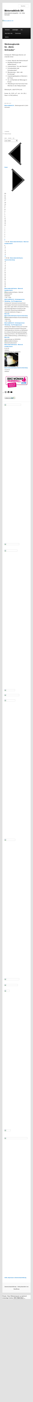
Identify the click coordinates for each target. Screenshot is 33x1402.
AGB (5, 1277)
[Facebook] (8, 393)
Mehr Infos (20, 1298)
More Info (6, 314)
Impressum (11, 1277)
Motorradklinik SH (13, 10)
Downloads (18, 33)
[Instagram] (5, 393)
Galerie (7, 37)
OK (15, 1298)
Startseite (7, 29)
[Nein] (24, 1298)
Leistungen (15, 30)
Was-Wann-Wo (8, 33)
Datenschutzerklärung (20, 1277)
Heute (6, 167)
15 (5, 256)
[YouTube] (11, 393)
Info (22, 29)
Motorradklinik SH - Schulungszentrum (14, 299)
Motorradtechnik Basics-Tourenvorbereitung (16, 315)
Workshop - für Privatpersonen (13, 301)
